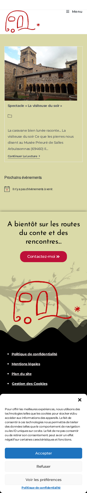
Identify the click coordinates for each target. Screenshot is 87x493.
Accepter (43, 453)
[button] (79, 399)
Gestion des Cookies (29, 383)
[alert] (43, 189)
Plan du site (21, 374)
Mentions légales (26, 364)
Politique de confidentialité (41, 487)
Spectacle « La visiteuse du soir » (35, 106)
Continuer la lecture (24, 156)
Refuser (43, 466)
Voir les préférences (44, 479)
